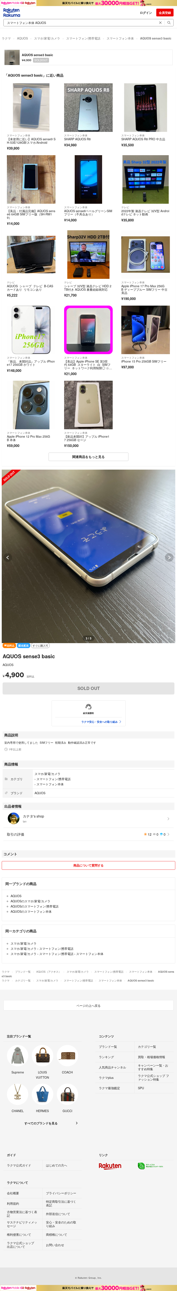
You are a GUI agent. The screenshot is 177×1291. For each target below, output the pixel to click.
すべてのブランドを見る (41, 1123)
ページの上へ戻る (88, 1005)
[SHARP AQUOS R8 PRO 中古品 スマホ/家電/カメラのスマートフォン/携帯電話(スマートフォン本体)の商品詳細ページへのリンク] (145, 107)
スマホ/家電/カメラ (47, 38)
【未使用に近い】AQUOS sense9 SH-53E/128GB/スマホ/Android (31, 141)
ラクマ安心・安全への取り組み (99, 722)
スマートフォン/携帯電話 (83, 38)
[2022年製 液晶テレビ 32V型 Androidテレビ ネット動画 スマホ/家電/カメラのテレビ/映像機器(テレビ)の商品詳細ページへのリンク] (145, 179)
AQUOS (22, 38)
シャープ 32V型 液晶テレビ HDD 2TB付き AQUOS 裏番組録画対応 (87, 288)
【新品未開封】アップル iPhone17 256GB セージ (86, 438)
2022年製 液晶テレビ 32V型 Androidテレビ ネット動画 (145, 212)
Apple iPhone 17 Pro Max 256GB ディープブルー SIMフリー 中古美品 (144, 289)
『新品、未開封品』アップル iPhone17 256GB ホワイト (31, 363)
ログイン (146, 12)
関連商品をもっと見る (88, 456)
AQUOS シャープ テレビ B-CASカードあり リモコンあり (30, 288)
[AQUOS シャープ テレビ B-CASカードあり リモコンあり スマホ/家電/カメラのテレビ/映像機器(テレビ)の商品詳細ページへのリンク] (31, 254)
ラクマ (6, 38)
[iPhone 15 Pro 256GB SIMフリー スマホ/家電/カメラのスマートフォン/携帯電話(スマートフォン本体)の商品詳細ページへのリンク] (145, 330)
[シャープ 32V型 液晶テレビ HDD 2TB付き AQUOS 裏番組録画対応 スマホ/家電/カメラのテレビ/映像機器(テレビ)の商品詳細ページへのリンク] (88, 254)
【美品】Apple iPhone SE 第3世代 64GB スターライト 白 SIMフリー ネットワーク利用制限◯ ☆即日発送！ (88, 366)
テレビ (125, 207)
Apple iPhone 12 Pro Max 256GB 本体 (28, 438)
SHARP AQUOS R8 (77, 139)
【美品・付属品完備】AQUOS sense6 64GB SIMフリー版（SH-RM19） (31, 214)
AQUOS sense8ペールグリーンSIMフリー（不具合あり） (88, 212)
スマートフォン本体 (120, 38)
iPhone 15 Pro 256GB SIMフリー (143, 361)
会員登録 (165, 12)
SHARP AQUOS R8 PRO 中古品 (143, 139)
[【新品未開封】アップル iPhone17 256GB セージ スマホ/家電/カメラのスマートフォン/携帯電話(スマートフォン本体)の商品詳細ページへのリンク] (88, 405)
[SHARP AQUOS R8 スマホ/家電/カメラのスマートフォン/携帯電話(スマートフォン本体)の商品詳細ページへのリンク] (88, 107)
